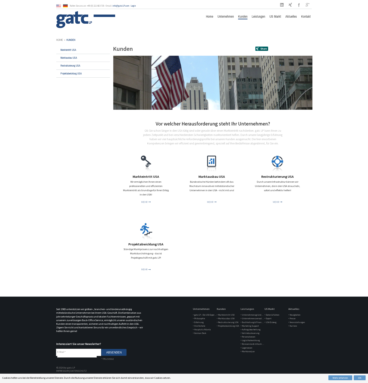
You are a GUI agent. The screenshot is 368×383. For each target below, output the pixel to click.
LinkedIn (282, 5)
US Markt (275, 16)
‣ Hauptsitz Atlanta (202, 329)
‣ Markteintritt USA (225, 314)
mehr (144, 202)
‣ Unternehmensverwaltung (252, 318)
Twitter (290, 5)
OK (359, 377)
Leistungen (258, 16)
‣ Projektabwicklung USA (228, 326)
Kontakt (306, 16)
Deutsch (66, 5)
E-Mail (61, 351)
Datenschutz (78, 370)
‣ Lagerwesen (246, 347)
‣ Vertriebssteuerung (250, 333)
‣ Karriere (292, 326)
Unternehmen (225, 16)
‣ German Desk (199, 333)
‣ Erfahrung (198, 322)
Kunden (242, 16)
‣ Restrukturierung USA (227, 322)
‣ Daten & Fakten (271, 314)
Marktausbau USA (68, 57)
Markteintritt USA (68, 49)
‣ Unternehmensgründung (252, 314)
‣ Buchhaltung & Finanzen (252, 322)
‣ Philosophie (199, 318)
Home (209, 16)
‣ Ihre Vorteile (199, 326)
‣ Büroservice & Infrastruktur (252, 344)
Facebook (299, 5)
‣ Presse (291, 318)
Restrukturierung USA (70, 65)
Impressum (62, 370)
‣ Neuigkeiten (294, 314)
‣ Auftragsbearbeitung (250, 329)
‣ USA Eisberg (270, 322)
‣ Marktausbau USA (225, 318)
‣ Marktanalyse (247, 351)
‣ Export (268, 318)
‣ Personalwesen (248, 336)
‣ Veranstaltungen (296, 322)
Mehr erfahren (340, 377)
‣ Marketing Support (250, 326)
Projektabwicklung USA (71, 73)
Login (133, 5)
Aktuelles (291, 16)
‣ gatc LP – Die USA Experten (204, 314)
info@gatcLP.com (120, 5)
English (59, 5)
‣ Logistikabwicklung (250, 340)
